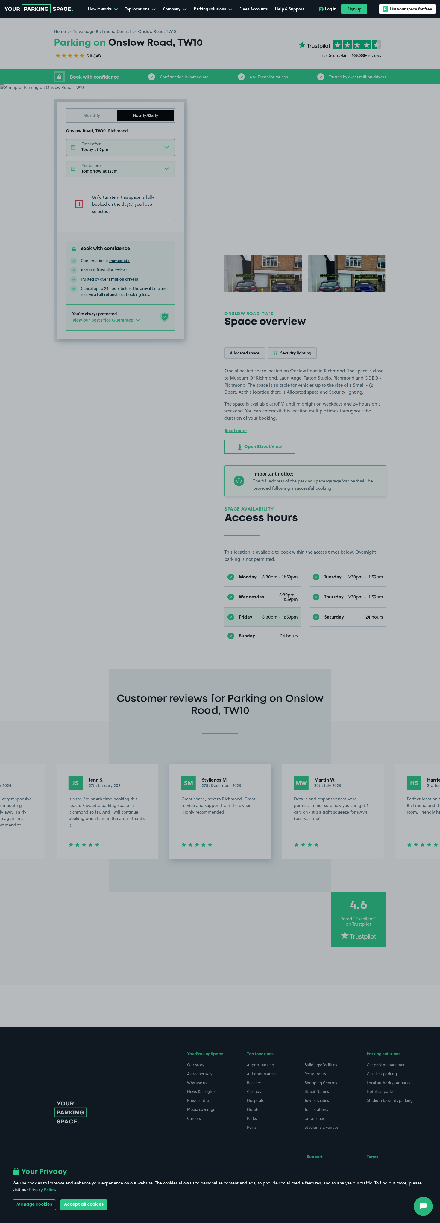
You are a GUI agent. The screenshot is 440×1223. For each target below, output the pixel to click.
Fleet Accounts (253, 9)
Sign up (354, 9)
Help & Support (289, 9)
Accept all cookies (84, 1204)
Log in (330, 9)
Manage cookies (34, 1204)
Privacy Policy (42, 1189)
